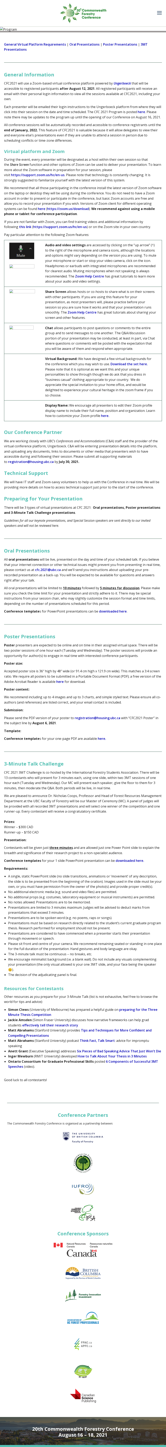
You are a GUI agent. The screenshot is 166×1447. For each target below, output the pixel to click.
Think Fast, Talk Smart (97, 1040)
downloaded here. (130, 860)
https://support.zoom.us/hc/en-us (38, 175)
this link (25, 227)
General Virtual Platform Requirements (35, 44)
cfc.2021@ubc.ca (48, 570)
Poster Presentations (120, 44)
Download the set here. (129, 364)
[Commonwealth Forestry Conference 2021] (83, 13)
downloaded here (113, 611)
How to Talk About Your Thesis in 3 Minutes (112, 1056)
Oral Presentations (84, 44)
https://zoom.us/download (68, 209)
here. (105, 415)
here (141, 112)
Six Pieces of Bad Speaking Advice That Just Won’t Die (119, 1051)
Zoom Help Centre (89, 276)
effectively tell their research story (50, 1025)
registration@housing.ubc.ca (31, 461)
